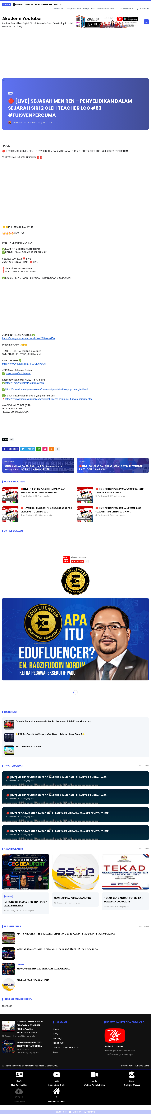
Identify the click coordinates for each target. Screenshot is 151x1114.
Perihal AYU (127, 1065)
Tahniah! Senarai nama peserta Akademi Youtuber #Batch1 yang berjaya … (53, 721)
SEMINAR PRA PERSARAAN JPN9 (23, 898)
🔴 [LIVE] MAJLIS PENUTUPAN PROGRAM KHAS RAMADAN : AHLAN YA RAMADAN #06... (57, 777)
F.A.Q (55, 1033)
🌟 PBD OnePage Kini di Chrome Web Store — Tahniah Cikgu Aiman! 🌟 (50, 734)
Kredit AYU (58, 1042)
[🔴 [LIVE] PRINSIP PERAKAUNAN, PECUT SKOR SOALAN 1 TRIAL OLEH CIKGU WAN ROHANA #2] (85, 521)
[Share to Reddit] (51, 449)
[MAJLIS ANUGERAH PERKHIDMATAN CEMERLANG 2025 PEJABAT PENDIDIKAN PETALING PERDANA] (8, 943)
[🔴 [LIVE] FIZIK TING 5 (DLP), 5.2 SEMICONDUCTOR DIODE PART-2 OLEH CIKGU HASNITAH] (10, 521)
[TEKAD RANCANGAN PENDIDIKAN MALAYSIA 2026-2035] (75, 871)
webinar (21, 964)
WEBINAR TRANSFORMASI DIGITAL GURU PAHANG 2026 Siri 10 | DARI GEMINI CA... (58, 949)
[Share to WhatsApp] (38, 449)
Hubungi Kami (142, 1065)
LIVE (10, 93)
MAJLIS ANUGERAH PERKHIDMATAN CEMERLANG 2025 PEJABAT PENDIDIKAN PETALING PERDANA (66, 933)
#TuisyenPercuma (124, 8)
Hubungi (57, 1038)
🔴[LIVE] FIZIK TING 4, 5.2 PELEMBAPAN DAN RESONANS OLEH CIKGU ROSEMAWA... (125, 905)
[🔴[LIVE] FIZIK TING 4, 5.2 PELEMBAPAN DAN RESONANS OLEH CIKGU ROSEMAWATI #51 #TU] (10, 502)
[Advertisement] (75, 51)
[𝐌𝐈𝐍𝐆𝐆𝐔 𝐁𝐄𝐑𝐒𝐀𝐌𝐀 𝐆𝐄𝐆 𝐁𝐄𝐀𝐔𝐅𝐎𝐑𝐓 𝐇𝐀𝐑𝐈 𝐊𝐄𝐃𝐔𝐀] (8, 1052)
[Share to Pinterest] (44, 449)
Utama (56, 1029)
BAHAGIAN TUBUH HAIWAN (28, 746)
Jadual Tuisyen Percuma (65, 1047)
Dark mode (144, 8)
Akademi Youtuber (22, 18)
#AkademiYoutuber (105, 8)
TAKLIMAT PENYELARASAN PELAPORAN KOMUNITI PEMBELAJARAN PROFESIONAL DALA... (46, 4)
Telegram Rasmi (73, 8)
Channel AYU (58, 8)
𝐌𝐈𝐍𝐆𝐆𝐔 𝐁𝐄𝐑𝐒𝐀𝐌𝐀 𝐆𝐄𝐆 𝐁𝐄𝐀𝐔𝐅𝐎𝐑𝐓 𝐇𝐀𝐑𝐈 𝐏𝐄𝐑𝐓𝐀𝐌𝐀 (43, 968)
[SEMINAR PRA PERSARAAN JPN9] (25, 871)
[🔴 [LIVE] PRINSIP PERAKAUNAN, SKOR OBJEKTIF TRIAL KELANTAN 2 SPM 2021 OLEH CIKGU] (85, 502)
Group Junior (89, 8)
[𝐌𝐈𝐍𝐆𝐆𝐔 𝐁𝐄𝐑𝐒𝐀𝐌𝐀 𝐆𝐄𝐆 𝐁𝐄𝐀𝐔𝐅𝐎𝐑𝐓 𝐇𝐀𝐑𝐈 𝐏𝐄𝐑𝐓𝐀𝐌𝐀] (8, 974)
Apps (55, 1051)
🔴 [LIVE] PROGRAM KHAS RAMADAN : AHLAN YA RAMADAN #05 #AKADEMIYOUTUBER (57, 813)
